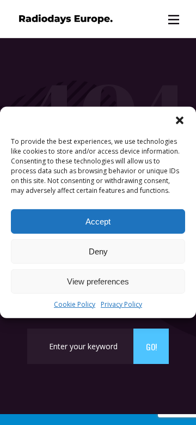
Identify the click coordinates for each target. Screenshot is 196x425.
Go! (151, 347)
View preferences (98, 281)
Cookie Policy (74, 304)
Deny (98, 251)
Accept (98, 221)
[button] (179, 120)
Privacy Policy (121, 304)
